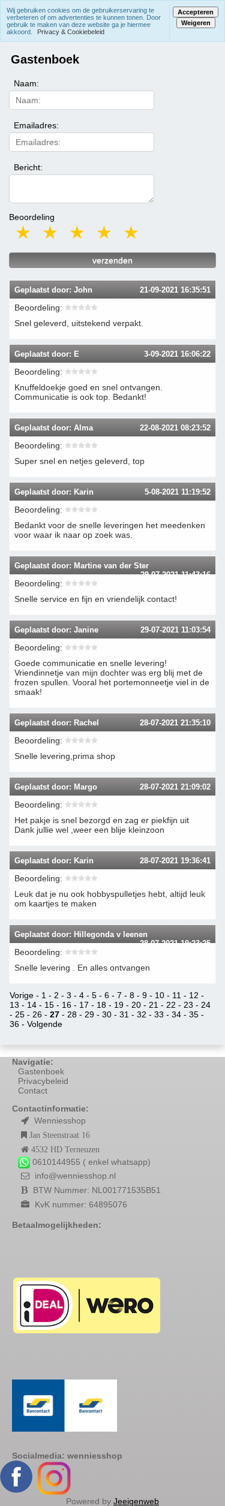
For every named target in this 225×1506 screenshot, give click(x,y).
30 (107, 1014)
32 (141, 1014)
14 (32, 1005)
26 (37, 1014)
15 (49, 1005)
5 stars (132, 232)
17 (84, 1005)
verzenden (112, 260)
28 (72, 1014)
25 (20, 1014)
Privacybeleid (43, 1081)
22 (171, 1005)
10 (159, 995)
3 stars (78, 232)
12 (194, 995)
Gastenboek (41, 1071)
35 (194, 1014)
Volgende (44, 1024)
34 (176, 1014)
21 (153, 1005)
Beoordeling (32, 217)
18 (101, 1005)
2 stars (51, 232)
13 (14, 1005)
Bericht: (28, 167)
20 (136, 1005)
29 (89, 1014)
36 (14, 1024)
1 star (24, 232)
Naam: (26, 83)
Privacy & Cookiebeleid (70, 31)
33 (159, 1014)
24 (206, 1005)
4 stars (105, 232)
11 (176, 995)
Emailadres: (36, 125)
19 (119, 1005)
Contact (32, 1090)
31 (124, 1014)
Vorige (22, 995)
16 (66, 1005)
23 (188, 1005)
